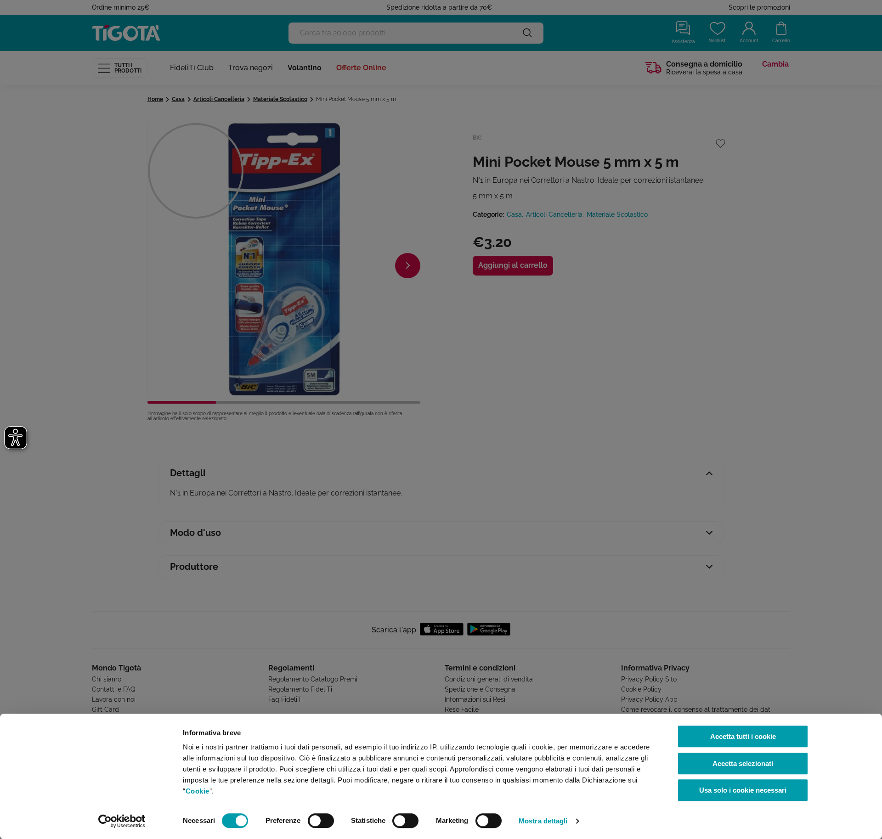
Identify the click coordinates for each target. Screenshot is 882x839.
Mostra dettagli (543, 821)
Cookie (197, 791)
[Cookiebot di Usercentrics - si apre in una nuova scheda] (122, 821)
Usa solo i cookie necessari (742, 790)
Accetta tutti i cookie (743, 736)
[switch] (321, 820)
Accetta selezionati (742, 763)
